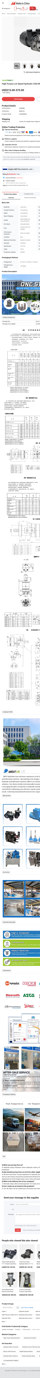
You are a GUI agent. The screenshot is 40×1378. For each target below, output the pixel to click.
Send (17, 1230)
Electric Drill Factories (9, 1351)
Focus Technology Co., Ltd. (23, 1370)
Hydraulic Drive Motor (30, 1338)
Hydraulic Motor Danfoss (10, 1356)
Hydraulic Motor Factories (10, 1347)
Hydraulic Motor (32, 13)
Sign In (5, 185)
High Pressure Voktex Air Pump (10, 1315)
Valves (4, 1311)
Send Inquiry (18, 99)
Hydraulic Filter (6, 1318)
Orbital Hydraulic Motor (28, 1356)
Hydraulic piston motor (25, 1318)
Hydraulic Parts (22, 13)
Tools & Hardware (11, 13)
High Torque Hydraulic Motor (11, 1338)
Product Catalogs (28, 1307)
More (3, 1364)
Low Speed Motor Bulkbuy (10, 1360)
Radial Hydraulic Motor (26, 1351)
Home (3, 13)
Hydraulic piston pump (25, 1315)
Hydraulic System (24, 1311)
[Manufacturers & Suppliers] (20, 3)
